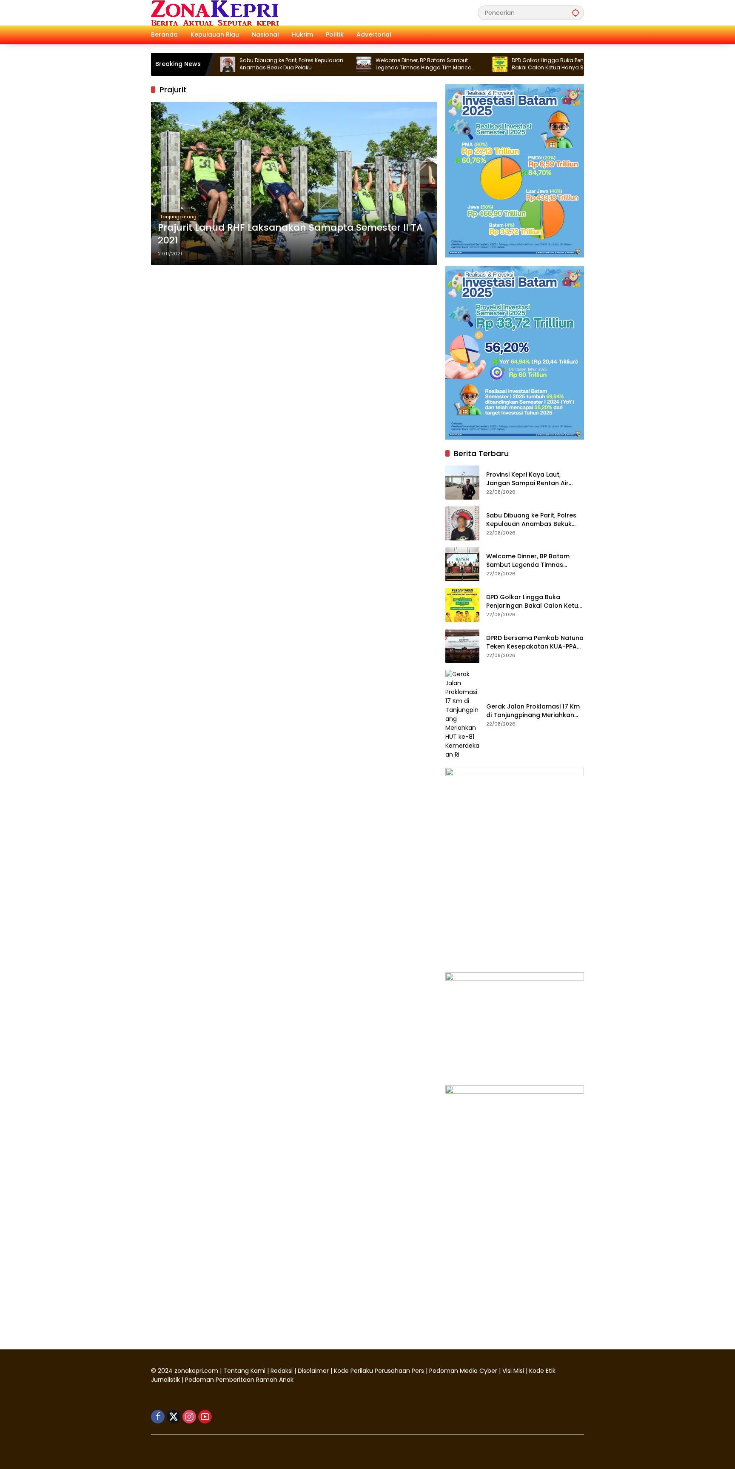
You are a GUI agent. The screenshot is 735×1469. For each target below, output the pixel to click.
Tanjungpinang (178, 216)
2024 (165, 1370)
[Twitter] (173, 1416)
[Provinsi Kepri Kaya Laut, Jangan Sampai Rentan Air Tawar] (462, 483)
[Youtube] (205, 1416)
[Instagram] (189, 1416)
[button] (575, 13)
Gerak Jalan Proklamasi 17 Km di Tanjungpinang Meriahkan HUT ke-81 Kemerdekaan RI (533, 711)
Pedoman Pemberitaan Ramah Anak (239, 1379)
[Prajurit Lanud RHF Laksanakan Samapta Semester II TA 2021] (294, 183)
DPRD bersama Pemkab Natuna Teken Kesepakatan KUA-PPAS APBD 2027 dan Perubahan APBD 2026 (535, 642)
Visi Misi (513, 1370)
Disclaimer (314, 1370)
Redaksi (282, 1370)
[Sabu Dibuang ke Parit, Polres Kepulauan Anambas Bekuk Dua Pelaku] (462, 523)
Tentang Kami (244, 1370)
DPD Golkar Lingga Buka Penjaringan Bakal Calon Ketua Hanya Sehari (521, 64)
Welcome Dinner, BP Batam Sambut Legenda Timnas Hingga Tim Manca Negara (386, 64)
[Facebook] (158, 1416)
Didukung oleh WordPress (191, 1447)
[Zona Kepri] (215, 12)
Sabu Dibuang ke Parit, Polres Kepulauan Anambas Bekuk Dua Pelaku (254, 64)
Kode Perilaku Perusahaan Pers (379, 1370)
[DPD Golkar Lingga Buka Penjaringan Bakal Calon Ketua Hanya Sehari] (462, 64)
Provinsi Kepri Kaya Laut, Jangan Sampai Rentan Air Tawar (527, 479)
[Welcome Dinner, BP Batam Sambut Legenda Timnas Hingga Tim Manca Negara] (326, 64)
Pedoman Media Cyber (463, 1370)
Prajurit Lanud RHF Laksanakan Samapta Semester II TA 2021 (290, 234)
